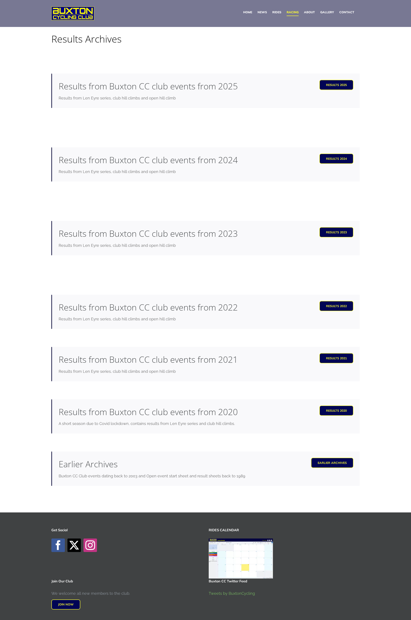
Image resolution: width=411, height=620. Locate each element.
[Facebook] (58, 545)
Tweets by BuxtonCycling (232, 593)
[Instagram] (90, 545)
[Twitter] (74, 545)
